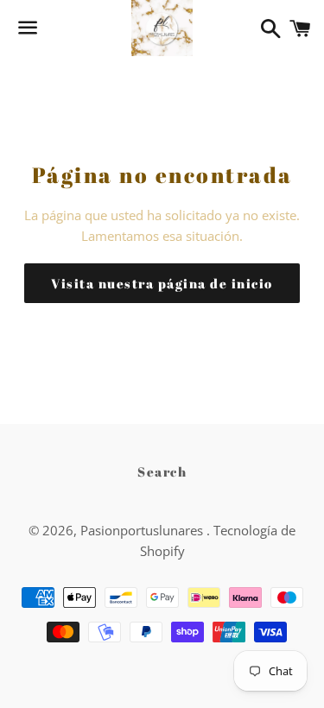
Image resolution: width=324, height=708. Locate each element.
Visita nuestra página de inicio (162, 283)
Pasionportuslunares (143, 530)
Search (162, 471)
